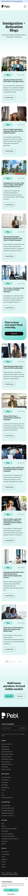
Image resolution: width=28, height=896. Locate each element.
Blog (3, 823)
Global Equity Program (7, 754)
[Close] (26, 879)
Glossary (4, 826)
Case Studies (5, 831)
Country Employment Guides (9, 828)
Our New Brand (5, 854)
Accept (11, 890)
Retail (3, 795)
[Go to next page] (20, 661)
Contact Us (14, 333)
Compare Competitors (7, 834)
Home (3, 873)
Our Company (5, 852)
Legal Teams (5, 782)
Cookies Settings (11, 894)
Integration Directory (7, 764)
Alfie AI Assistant (6, 762)
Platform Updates (6, 769)
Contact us (20, 696)
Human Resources (6, 777)
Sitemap (4, 867)
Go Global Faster (6, 805)
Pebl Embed (5, 767)
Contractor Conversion (8, 815)
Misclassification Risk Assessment (10, 839)
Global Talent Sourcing (7, 759)
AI (2, 792)
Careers (4, 862)
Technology (5, 785)
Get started (9, 696)
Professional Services (7, 797)
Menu (24, 6)
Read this (9, 97)
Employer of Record (7, 744)
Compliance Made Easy (8, 810)
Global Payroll (5, 746)
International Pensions (7, 752)
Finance (4, 790)
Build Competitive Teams (8, 808)
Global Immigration (6, 757)
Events (3, 857)
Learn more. (19, 1)
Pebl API (4, 844)
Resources (9, 873)
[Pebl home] (10, 715)
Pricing (3, 864)
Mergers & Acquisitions (8, 813)
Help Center (5, 841)
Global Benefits (5, 749)
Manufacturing (5, 787)
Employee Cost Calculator (8, 836)
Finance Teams (5, 780)
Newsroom (4, 859)
